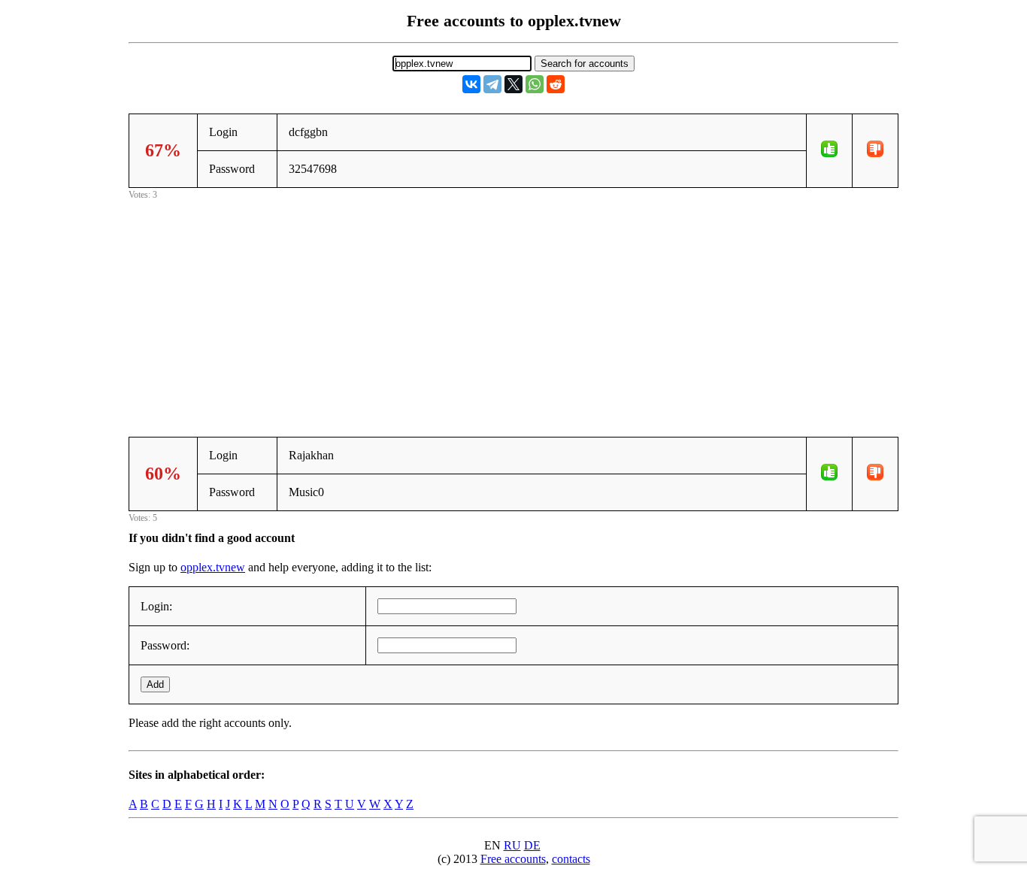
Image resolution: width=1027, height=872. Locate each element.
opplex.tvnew (212, 567)
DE (532, 845)
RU (512, 845)
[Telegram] (492, 84)
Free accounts (513, 858)
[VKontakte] (471, 84)
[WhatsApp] (535, 84)
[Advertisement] (513, 308)
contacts (571, 858)
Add (155, 684)
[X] (513, 84)
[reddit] (556, 84)
